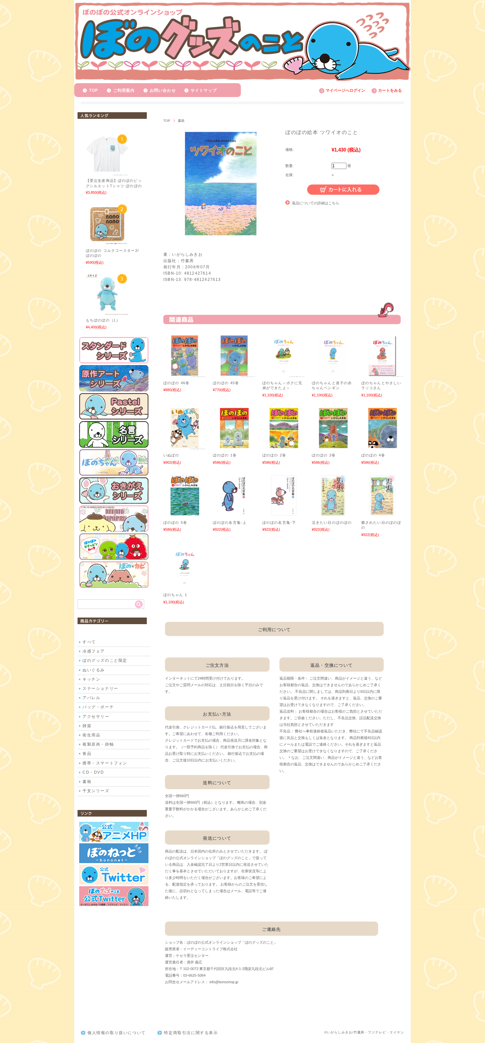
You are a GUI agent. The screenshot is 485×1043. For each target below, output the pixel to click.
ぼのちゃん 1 (175, 595)
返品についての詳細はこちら (315, 203)
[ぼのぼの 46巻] (184, 374)
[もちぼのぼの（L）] (107, 312)
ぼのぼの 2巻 (274, 455)
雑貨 (86, 725)
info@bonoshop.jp (224, 982)
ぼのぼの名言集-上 (229, 522)
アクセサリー (96, 716)
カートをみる (390, 90)
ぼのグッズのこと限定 (104, 660)
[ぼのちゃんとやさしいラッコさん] (382, 374)
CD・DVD (93, 772)
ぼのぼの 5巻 (175, 522)
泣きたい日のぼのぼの (332, 522)
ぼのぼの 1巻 (225, 455)
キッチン (91, 679)
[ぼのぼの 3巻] (333, 446)
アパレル (91, 697)
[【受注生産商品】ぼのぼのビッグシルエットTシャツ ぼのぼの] (107, 172)
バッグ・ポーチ (98, 707)
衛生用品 (91, 735)
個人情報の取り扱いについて (116, 1032)
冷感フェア (93, 651)
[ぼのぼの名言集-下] (283, 514)
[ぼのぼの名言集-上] (234, 514)
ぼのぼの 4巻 (373, 455)
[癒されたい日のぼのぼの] (382, 514)
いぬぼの (171, 455)
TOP (93, 90)
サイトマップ (204, 90)
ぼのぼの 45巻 (226, 383)
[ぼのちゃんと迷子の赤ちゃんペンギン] (333, 374)
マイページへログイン (345, 90)
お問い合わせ (163, 90)
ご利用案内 (124, 90)
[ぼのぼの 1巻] (234, 446)
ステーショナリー (100, 688)
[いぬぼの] (184, 446)
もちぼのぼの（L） (103, 320)
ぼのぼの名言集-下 (279, 522)
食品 (86, 753)
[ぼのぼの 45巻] (234, 374)
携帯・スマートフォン (104, 763)
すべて (89, 642)
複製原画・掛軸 (98, 744)
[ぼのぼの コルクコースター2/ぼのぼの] (107, 242)
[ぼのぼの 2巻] (283, 446)
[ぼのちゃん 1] (184, 586)
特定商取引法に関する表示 (191, 1032)
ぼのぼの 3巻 (324, 455)
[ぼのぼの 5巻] (184, 514)
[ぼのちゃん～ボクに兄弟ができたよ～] (283, 374)
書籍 (181, 120)
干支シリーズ (96, 791)
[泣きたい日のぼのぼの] (333, 514)
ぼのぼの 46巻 (176, 383)
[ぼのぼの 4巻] (382, 446)
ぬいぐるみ (93, 670)
